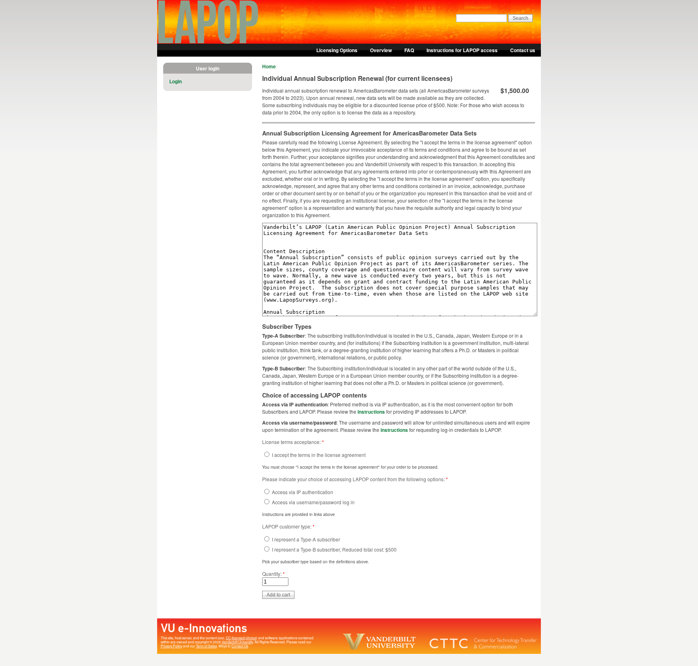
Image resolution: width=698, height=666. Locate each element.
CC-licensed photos (241, 637)
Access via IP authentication (302, 491)
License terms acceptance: (293, 441)
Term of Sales (206, 645)
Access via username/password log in (313, 502)
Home (269, 66)
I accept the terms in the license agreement (318, 454)
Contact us (522, 50)
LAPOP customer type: (288, 526)
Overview (381, 50)
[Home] (208, 41)
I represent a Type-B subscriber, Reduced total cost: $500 (334, 549)
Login (175, 81)
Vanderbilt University (237, 641)
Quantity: (273, 573)
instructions (371, 411)
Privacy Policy (171, 645)
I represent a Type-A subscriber (305, 539)
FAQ (409, 50)
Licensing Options (336, 50)
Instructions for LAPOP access (462, 50)
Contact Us (239, 645)
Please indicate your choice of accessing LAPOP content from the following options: (355, 479)
